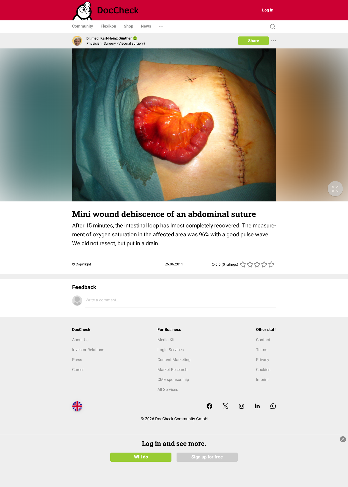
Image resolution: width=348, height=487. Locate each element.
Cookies (263, 369)
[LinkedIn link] (257, 406)
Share (253, 40)
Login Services (170, 349)
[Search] (271, 26)
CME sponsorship (173, 379)
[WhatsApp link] (273, 406)
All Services (167, 389)
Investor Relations (88, 349)
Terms (261, 349)
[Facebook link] (209, 406)
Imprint (262, 379)
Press (77, 359)
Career (78, 369)
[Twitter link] (225, 406)
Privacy (262, 359)
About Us (80, 339)
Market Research (172, 369)
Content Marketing (174, 359)
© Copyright (81, 264)
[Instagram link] (241, 406)
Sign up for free (207, 456)
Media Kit (166, 339)
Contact (263, 339)
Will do (141, 456)
